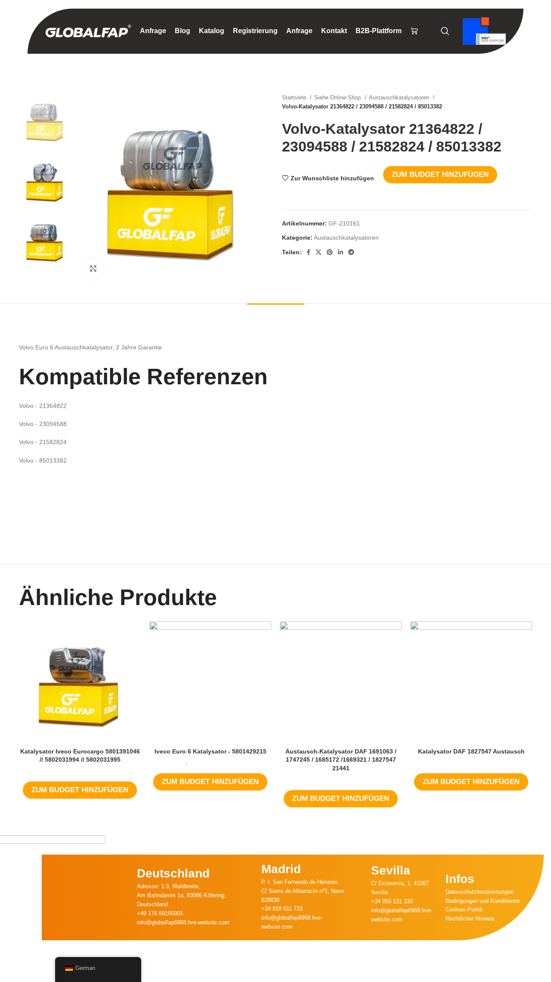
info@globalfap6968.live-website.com (183, 922)
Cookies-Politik (464, 909)
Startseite (295, 97)
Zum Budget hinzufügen (440, 174)
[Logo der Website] (88, 30)
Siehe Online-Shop (338, 97)
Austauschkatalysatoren (400, 97)
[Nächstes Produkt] (527, 102)
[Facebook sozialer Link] (308, 252)
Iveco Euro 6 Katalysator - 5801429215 (210, 751)
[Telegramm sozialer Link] (351, 252)
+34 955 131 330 (392, 901)
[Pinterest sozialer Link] (329, 252)
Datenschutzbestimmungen (480, 892)
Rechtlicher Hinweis (470, 918)
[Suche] (445, 31)
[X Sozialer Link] (318, 252)
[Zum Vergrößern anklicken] (93, 269)
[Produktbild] (80, 682)
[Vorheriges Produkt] (510, 102)
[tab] (275, 316)
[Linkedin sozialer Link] (340, 252)
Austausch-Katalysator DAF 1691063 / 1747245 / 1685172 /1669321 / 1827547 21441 (340, 760)
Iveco (179, 762)
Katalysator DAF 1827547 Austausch (471, 751)
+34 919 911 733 (282, 908)
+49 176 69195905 (160, 913)
